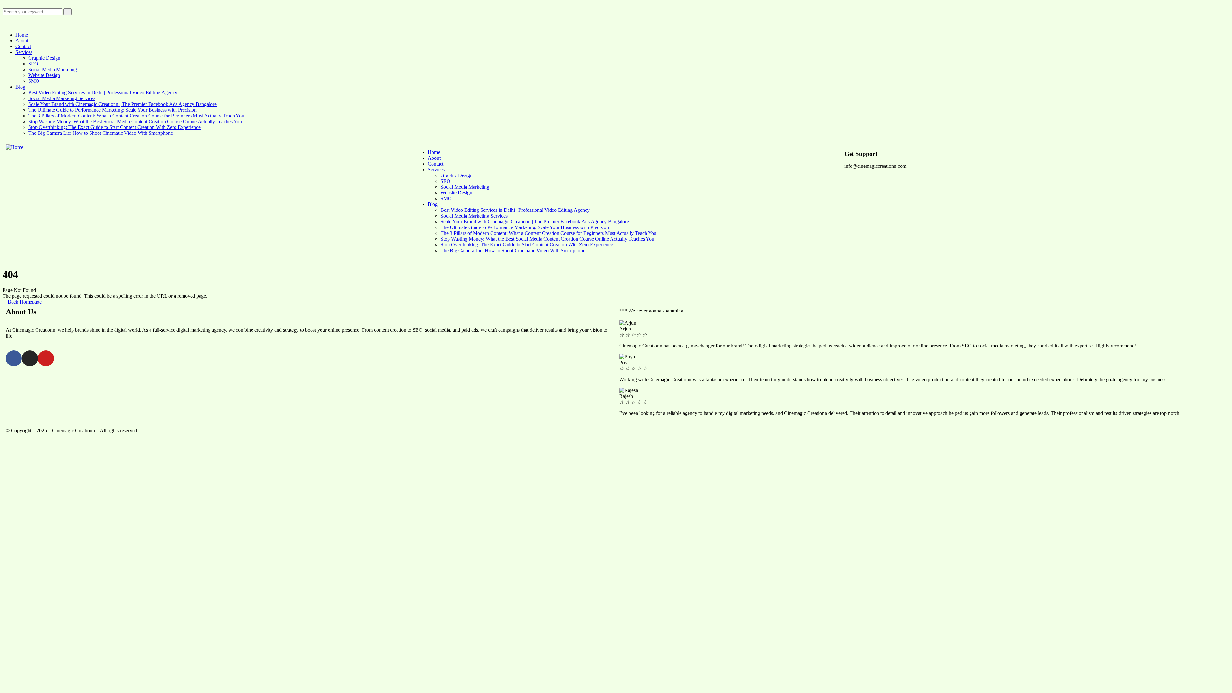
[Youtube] (46, 358)
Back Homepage (24, 301)
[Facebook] (14, 358)
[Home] (14, 147)
